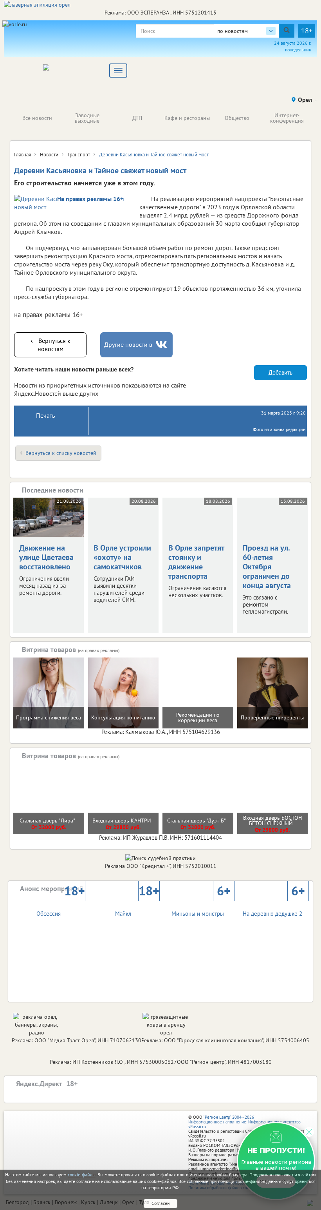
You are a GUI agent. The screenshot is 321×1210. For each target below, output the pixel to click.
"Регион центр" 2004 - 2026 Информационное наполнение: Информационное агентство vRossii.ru (244, 1121)
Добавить (280, 372)
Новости (49, 154)
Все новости (37, 117)
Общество (237, 117)
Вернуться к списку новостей (60, 452)
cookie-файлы (82, 1174)
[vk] (162, 344)
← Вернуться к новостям (50, 345)
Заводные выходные (87, 118)
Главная (22, 154)
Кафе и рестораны (187, 117)
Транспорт (78, 154)
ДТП (137, 117)
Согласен (160, 1203)
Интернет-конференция (287, 118)
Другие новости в (128, 344)
